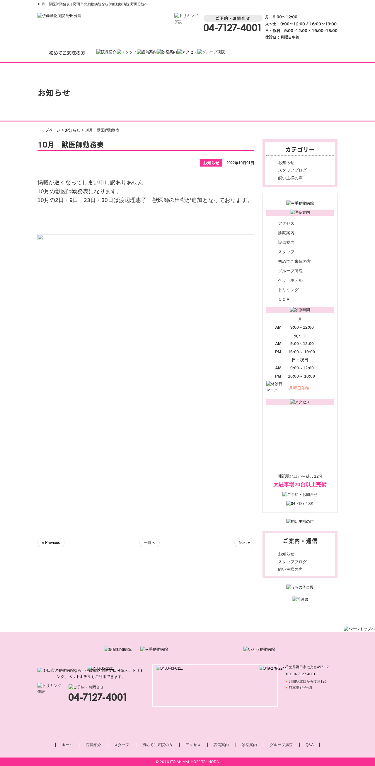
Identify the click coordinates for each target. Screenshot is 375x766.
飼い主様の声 (290, 178)
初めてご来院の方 (294, 261)
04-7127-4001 (304, 674)
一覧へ (149, 542)
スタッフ (286, 251)
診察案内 (286, 232)
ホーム (67, 745)
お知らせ (286, 162)
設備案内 (286, 242)
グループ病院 (290, 270)
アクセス (286, 223)
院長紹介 (93, 745)
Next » (244, 542)
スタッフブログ (292, 170)
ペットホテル (290, 280)
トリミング (288, 289)
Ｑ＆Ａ (284, 299)
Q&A (310, 745)
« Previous (51, 542)
